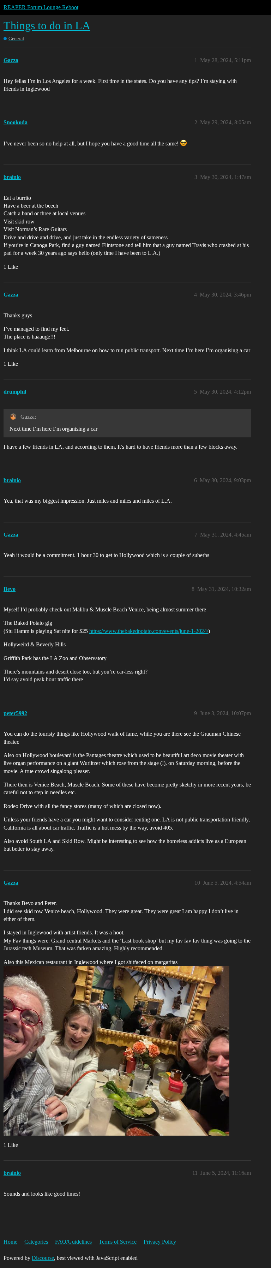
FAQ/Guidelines (73, 1242)
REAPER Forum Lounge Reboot (41, 7)
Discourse (43, 1258)
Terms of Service (118, 1242)
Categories (36, 1242)
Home (10, 1242)
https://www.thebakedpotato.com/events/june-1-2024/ (148, 631)
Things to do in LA (47, 25)
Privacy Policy (160, 1242)
